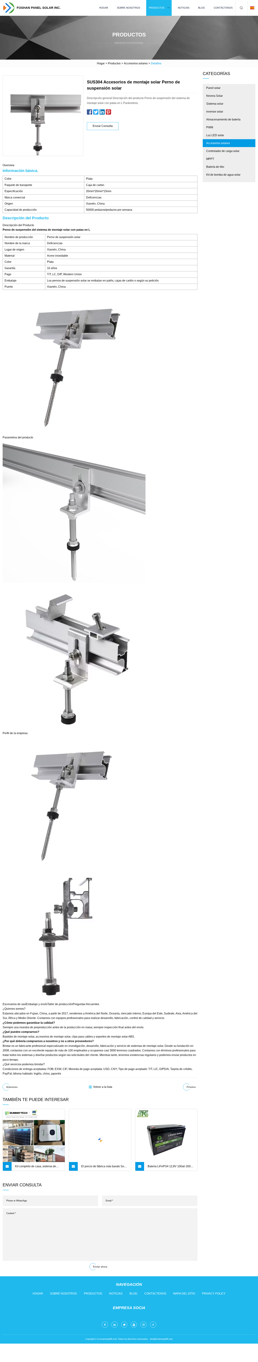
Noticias (183, 7)
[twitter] (124, 1325)
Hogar (103, 7)
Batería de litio (215, 166)
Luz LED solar (215, 135)
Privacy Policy (214, 1293)
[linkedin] (114, 1325)
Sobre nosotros (128, 7)
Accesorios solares (136, 63)
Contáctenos (223, 7)
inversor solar (214, 111)
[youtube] (134, 1325)
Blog (201, 7)
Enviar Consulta (103, 125)
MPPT (210, 158)
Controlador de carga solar (222, 151)
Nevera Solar (214, 95)
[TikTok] (153, 1325)
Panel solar (213, 87)
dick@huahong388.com (161, 1339)
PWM (209, 127)
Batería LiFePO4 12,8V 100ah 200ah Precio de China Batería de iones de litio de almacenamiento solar (171, 1168)
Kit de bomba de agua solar (223, 174)
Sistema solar (214, 103)
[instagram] (143, 1325)
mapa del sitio (184, 1293)
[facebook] (105, 1325)
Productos (156, 7)
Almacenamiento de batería (223, 119)
